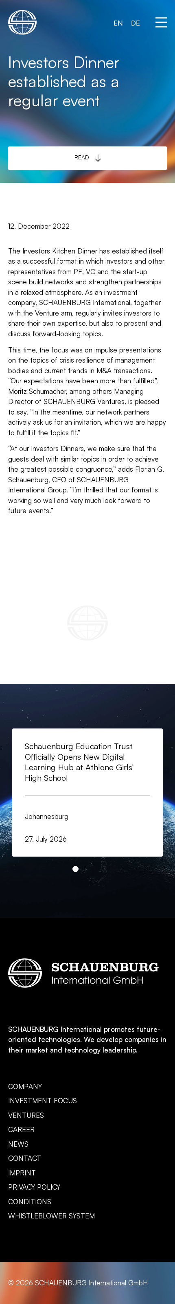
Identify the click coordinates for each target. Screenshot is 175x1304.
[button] (161, 22)
